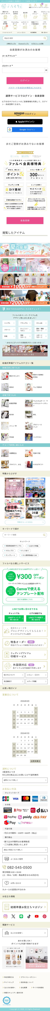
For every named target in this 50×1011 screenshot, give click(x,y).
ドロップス (10, 551)
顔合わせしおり (14, 376)
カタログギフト (38, 464)
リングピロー (37, 437)
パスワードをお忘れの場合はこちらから (25, 88)
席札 (34, 415)
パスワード (7, 66)
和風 (5, 336)
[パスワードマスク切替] (46, 70)
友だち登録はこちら (25, 599)
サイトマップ (9, 982)
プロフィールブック (37, 426)
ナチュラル (24, 323)
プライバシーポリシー (29, 977)
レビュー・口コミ (33, 675)
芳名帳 (11, 437)
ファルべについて (7, 32)
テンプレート (10, 555)
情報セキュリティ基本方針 (13, 993)
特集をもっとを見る (25, 522)
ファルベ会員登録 (28, 583)
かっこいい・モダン (24, 330)
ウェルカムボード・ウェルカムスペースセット (40, 403)
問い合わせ (45, 32)
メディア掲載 (31, 681)
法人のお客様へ (9, 988)
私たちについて (9, 675)
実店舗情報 (33, 32)
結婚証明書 (13, 403)
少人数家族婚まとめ (30, 555)
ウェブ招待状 (37, 387)
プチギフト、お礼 (15, 464)
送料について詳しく (11, 780)
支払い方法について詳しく (13, 850)
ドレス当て (25, 551)
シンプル (7, 323)
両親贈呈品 (13, 453)
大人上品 (39, 323)
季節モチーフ (23, 336)
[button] (25, 121)
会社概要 (24, 988)
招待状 (11, 387)
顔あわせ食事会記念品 (38, 376)
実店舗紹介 (8, 681)
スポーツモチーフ (39, 336)
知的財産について (27, 982)
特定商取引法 (9, 977)
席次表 (11, 415)
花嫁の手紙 (36, 453)
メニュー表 (13, 426)
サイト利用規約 (38, 988)
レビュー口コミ (21, 32)
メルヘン (7, 330)
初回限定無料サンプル (13, 546)
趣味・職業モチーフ (40, 330)
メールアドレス (9, 56)
